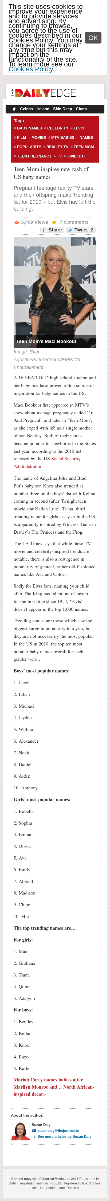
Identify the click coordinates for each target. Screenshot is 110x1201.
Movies (39, 137)
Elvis (79, 128)
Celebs (26, 109)
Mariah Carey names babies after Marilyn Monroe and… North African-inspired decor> (54, 1086)
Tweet (83, 230)
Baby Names (29, 128)
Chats (81, 109)
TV (59, 156)
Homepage (13, 109)
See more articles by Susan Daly (64, 1137)
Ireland (43, 109)
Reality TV (57, 147)
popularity (29, 147)
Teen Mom (84, 147)
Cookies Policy (31, 69)
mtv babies (62, 137)
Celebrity (57, 128)
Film (21, 137)
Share (54, 230)
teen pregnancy (34, 156)
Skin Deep (62, 109)
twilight (76, 156)
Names (86, 137)
